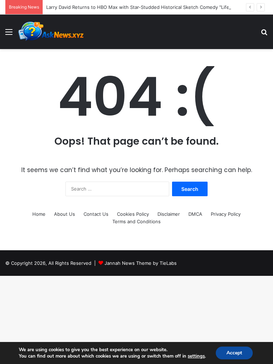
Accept (234, 352)
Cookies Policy (133, 214)
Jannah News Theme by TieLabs (141, 263)
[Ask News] (51, 32)
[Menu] (8, 34)
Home (39, 214)
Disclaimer (168, 214)
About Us (64, 214)
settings (196, 356)
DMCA (195, 214)
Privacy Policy (226, 214)
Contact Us (96, 214)
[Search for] (264, 34)
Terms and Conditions (136, 221)
